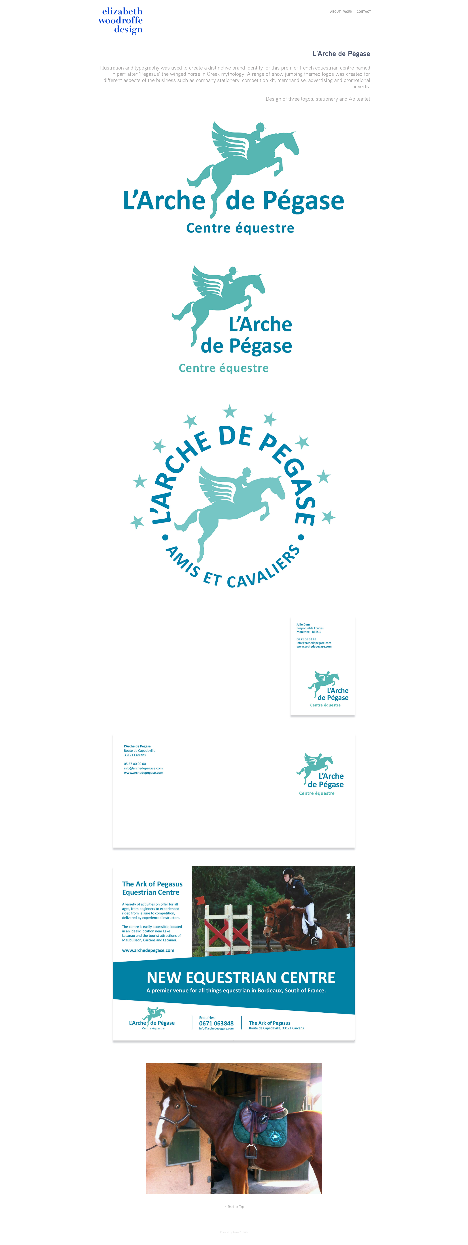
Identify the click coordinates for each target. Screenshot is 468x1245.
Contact (364, 11)
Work (347, 11)
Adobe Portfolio (240, 1232)
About (335, 11)
